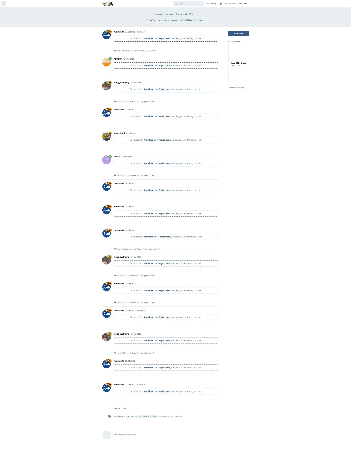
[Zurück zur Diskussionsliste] (3, 3)
